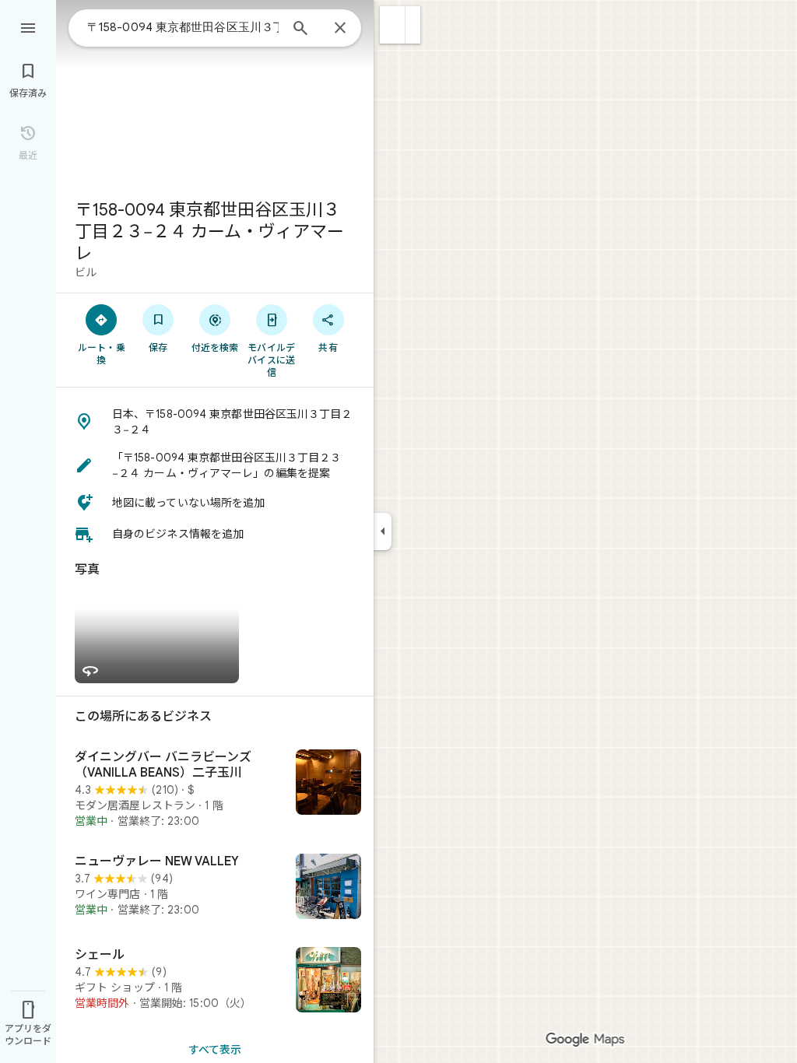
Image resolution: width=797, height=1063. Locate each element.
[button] (393, 25)
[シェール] (215, 981)
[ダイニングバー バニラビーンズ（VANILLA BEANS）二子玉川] (215, 789)
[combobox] (183, 27)
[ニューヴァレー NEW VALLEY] (215, 888)
